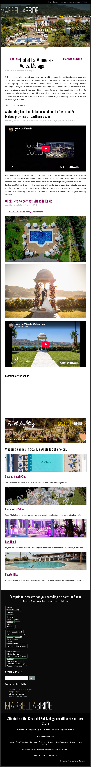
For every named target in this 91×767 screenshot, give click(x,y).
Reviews (51, 755)
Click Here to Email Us (18, 694)
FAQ (56, 755)
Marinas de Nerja (72, 58)
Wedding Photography (16, 646)
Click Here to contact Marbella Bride (28, 201)
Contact (10, 626)
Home (39, 16)
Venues (61, 16)
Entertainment (73, 16)
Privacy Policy (38, 755)
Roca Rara (14, 58)
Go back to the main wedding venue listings (25, 212)
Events (66, 16)
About (45, 755)
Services (54, 16)
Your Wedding (46, 16)
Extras (80, 16)
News (85, 16)
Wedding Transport (15, 666)
